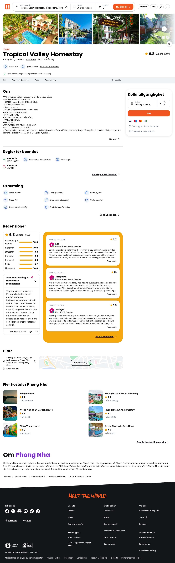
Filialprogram (144, 544)
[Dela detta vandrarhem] (169, 43)
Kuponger (68, 558)
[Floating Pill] (164, 29)
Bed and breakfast (76, 524)
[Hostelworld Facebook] (7, 511)
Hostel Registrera (146, 537)
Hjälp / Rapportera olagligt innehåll (79, 544)
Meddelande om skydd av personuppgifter (24, 558)
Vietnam (20, 59)
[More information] (35, 280)
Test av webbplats (99, 558)
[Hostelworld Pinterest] (32, 511)
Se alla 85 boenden (49, 66)
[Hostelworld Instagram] (19, 511)
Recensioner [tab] (50, 80)
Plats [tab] (37, 80)
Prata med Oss (74, 537)
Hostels (71, 511)
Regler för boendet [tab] (20, 80)
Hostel (6, 49)
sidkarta (114, 558)
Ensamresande (110, 537)
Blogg (106, 517)
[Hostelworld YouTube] (26, 511)
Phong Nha (8, 59)
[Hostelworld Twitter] (13, 511)
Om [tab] (4, 80)
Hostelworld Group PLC (149, 511)
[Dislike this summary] (36, 331)
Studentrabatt (109, 544)
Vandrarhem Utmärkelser (114, 531)
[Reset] (66, 7)
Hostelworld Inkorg (147, 551)
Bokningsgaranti (110, 524)
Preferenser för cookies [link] (131, 558)
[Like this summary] (30, 331)
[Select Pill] (161, 6)
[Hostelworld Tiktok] (38, 511)
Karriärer (143, 524)
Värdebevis (82, 558)
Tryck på (143, 517)
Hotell (70, 517)
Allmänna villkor (53, 558)
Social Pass (109, 511)
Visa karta (31, 59)
